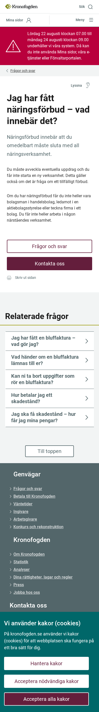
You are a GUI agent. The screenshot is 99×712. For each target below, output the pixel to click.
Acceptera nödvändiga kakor (46, 681)
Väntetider (22, 504)
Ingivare (20, 511)
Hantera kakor (46, 663)
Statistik (20, 561)
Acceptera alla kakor (46, 699)
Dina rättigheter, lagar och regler (43, 577)
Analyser (21, 569)
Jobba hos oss (26, 592)
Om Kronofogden (29, 554)
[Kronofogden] (21, 6)
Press (18, 584)
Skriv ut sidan (25, 278)
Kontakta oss (49, 264)
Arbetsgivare (25, 519)
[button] (87, 6)
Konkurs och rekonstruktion (38, 526)
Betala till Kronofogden (34, 496)
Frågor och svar (49, 246)
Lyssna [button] (76, 85)
